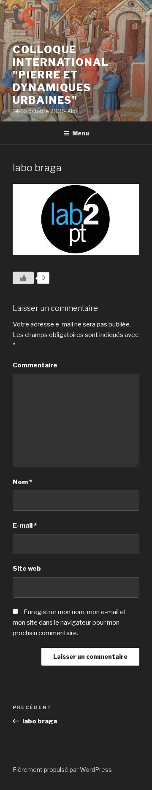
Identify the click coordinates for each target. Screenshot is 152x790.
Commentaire (35, 365)
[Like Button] (23, 278)
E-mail (25, 525)
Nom (22, 482)
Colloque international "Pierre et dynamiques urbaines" (61, 74)
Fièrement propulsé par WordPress (62, 769)
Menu (80, 133)
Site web (27, 568)
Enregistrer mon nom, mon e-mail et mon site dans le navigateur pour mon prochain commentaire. (69, 622)
